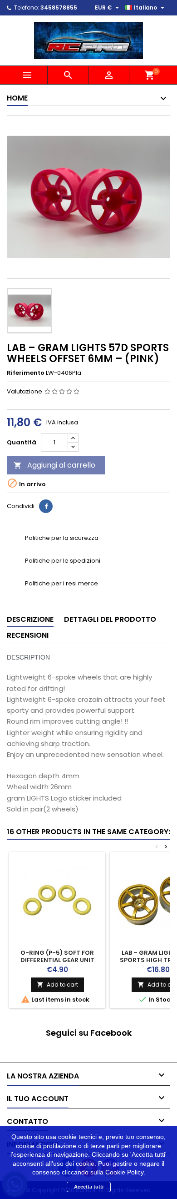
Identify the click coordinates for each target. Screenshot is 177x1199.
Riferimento (25, 373)
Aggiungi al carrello (54, 465)
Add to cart (57, 984)
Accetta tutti (88, 1186)
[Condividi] (46, 506)
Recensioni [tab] (28, 635)
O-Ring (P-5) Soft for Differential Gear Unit (57, 956)
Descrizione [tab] (30, 619)
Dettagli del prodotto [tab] (110, 619)
